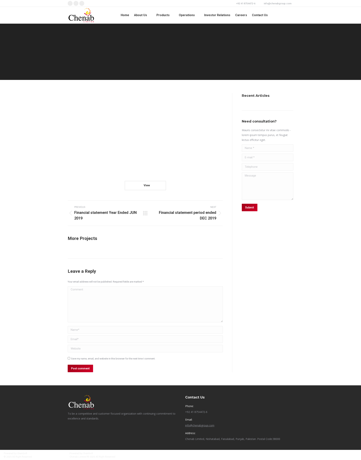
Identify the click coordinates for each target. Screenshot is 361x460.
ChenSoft (22, 453)
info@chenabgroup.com (277, 3)
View (146, 185)
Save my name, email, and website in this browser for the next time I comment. (113, 358)
